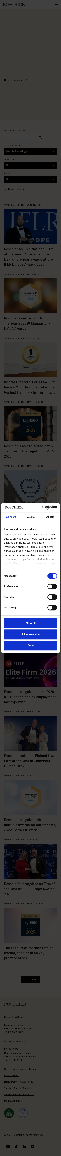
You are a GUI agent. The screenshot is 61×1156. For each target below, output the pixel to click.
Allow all (30, 623)
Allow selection (31, 634)
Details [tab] (30, 516)
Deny (30, 645)
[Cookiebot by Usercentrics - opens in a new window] (43, 507)
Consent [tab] (11, 516)
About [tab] (50, 516)
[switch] (52, 586)
